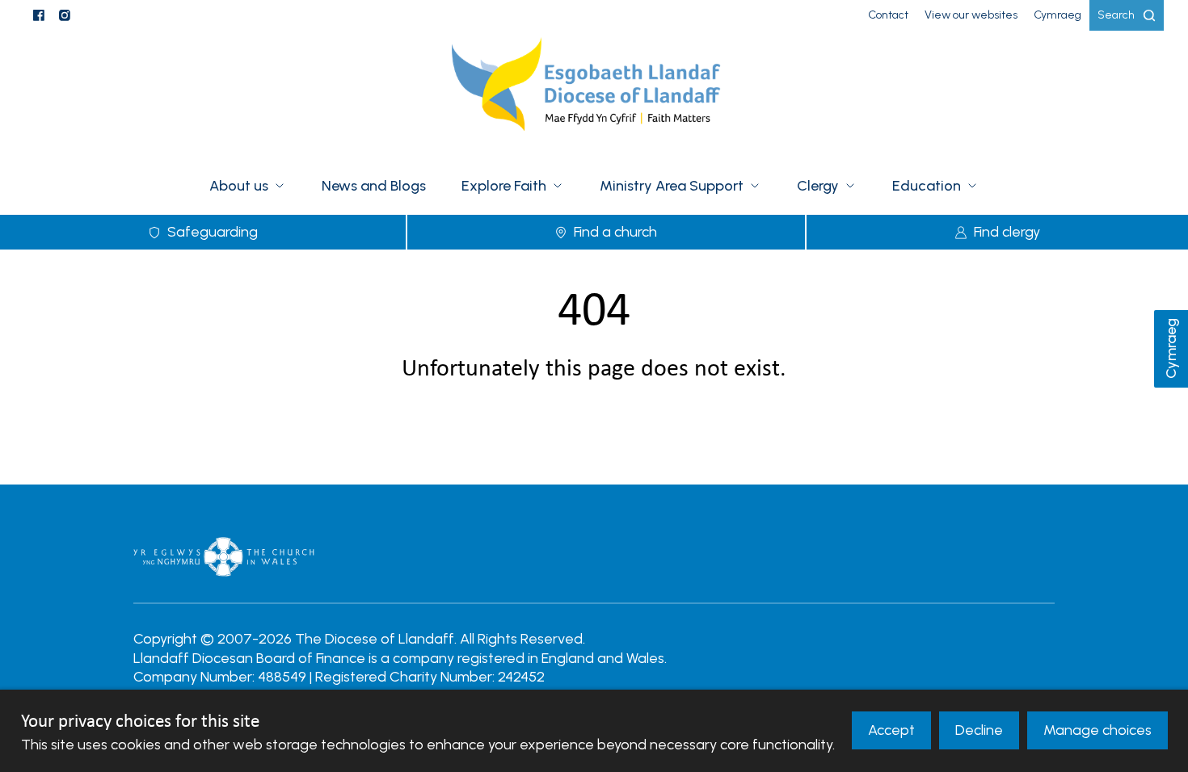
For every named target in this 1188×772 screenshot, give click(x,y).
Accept (891, 730)
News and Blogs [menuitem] (374, 186)
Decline (979, 730)
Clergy (818, 186)
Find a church (615, 232)
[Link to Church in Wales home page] (223, 556)
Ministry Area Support (672, 186)
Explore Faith (503, 186)
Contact (888, 15)
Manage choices (1097, 730)
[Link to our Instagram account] (64, 15)
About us (238, 186)
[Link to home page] (594, 94)
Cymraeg (1171, 349)
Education (926, 186)
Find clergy (1007, 232)
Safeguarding (212, 232)
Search (1116, 15)
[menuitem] (888, 15)
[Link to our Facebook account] (38, 15)
